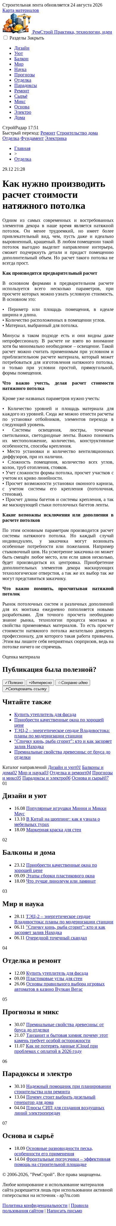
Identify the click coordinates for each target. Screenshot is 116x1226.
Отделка (22, 80)
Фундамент (32, 138)
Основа (21, 106)
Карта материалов (20, 10)
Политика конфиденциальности (35, 1205)
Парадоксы (25, 85)
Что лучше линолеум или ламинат (61, 881)
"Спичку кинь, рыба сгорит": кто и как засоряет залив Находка (59, 930)
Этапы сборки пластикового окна (60, 875)
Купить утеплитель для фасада (45, 714)
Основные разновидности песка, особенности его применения (53, 1151)
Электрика (56, 138)
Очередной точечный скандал (56, 937)
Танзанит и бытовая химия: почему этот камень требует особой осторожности (61, 1038)
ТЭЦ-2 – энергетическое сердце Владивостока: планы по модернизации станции (62, 733)
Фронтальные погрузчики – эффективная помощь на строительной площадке (62, 1162)
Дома (19, 117)
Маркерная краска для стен (53, 829)
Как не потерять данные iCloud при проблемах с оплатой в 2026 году (56, 1048)
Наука (20, 69)
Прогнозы (24, 74)
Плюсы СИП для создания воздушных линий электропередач (59, 1110)
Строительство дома (77, 132)
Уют (18, 53)
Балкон (21, 58)
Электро (22, 112)
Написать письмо (64, 1210)
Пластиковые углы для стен (54, 978)
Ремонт (21, 90)
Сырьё (20, 96)
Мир (18, 64)
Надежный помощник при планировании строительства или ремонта (62, 1089)
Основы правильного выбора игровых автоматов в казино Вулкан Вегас (59, 986)
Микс (20, 101)
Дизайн (21, 47)
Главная (22, 148)
